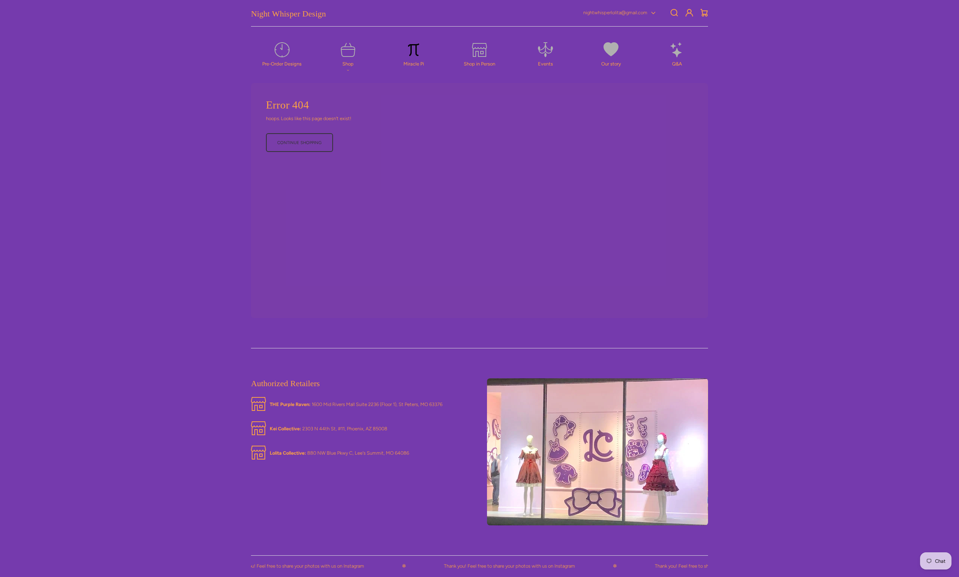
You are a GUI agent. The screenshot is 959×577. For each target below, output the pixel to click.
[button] (348, 55)
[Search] (674, 12)
